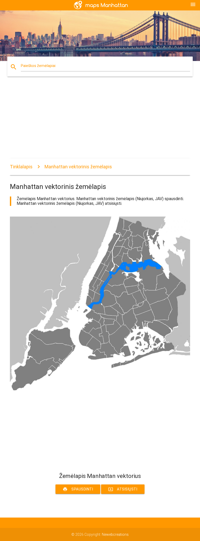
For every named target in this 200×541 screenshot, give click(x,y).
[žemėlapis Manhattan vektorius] (100, 391)
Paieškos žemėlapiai (38, 66)
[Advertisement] (100, 121)
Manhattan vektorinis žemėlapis (78, 166)
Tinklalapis (21, 166)
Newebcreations (115, 534)
